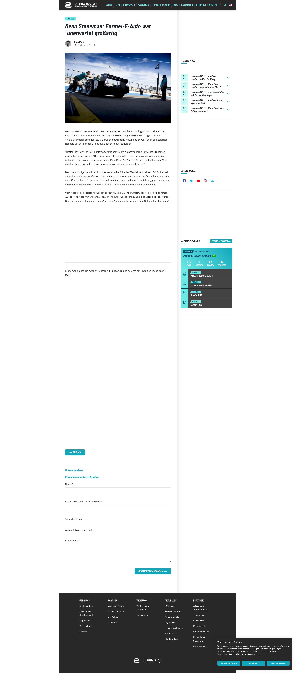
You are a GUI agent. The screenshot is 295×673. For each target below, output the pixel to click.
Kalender (143, 4)
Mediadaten (142, 615)
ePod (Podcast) (172, 639)
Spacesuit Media (116, 605)
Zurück (77, 452)
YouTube (198, 180)
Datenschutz (85, 626)
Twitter (191, 180)
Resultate (129, 4)
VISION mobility (116, 611)
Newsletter (212, 180)
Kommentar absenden (150, 571)
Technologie (199, 615)
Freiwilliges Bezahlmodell (86, 613)
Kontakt (83, 631)
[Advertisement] (118, 234)
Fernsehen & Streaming (199, 639)
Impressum (85, 620)
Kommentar (72, 540)
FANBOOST (198, 620)
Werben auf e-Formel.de (143, 607)
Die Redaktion (86, 605)
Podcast (214, 4)
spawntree (113, 622)
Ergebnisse (170, 622)
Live (118, 4)
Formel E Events (220, 241)
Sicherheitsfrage (74, 518)
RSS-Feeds (170, 605)
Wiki (175, 4)
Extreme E (187, 4)
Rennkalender (200, 626)
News (109, 4)
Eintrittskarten (200, 646)
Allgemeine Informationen (200, 607)
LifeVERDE (113, 616)
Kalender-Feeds (201, 631)
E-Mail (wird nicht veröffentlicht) (83, 501)
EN (230, 5)
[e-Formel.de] (81, 5)
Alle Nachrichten (173, 611)
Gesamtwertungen (174, 628)
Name (70, 484)
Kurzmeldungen (172, 616)
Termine (169, 633)
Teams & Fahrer (161, 4)
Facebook (184, 180)
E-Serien (201, 4)
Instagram (205, 180)
